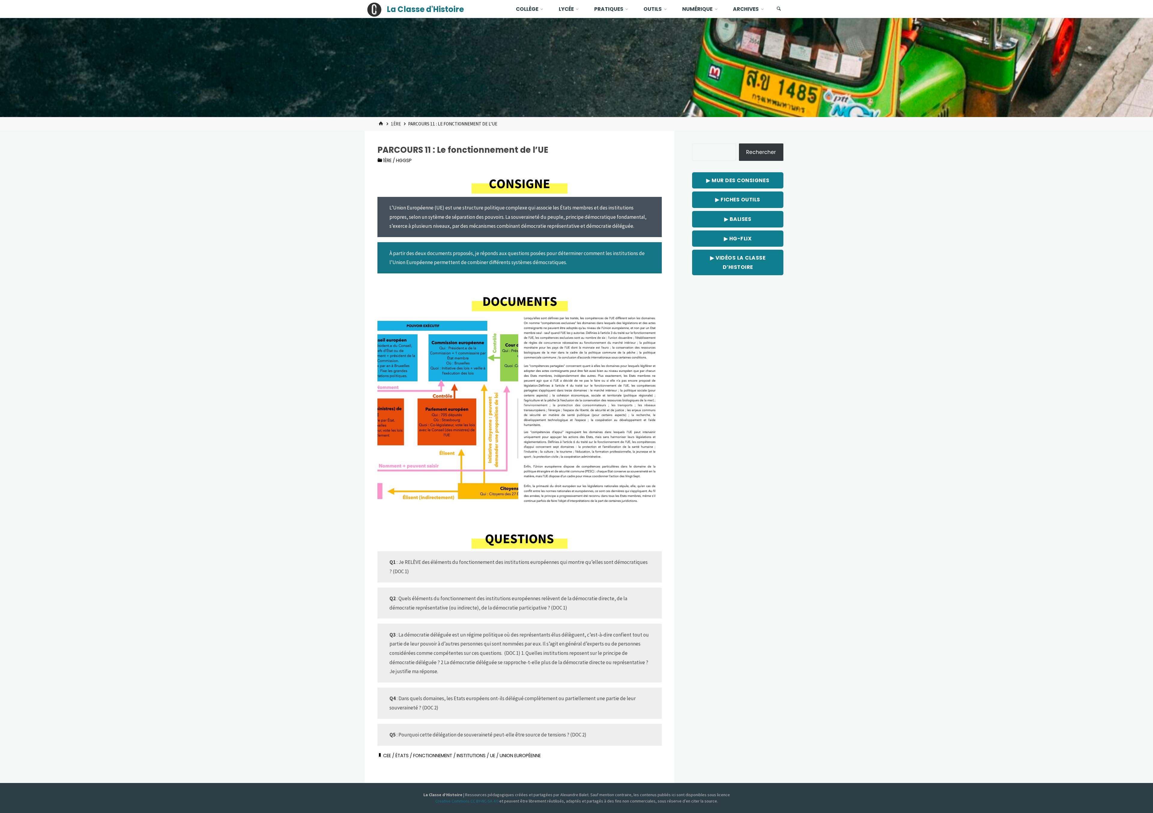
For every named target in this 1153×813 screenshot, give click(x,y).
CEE (387, 755)
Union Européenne (520, 755)
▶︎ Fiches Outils (737, 199)
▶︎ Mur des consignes (737, 180)
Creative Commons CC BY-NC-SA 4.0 (467, 801)
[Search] (779, 9)
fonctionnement (432, 755)
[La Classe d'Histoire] (374, 9)
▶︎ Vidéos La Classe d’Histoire (737, 262)
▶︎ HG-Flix (738, 238)
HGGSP (404, 160)
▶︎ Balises (738, 219)
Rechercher (761, 152)
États (402, 755)
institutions (471, 755)
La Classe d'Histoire (425, 9)
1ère (396, 124)
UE (492, 755)
